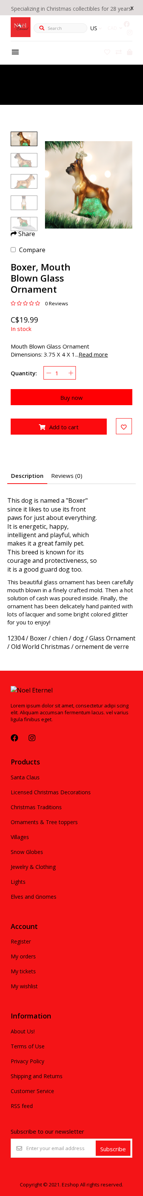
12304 (15, 638)
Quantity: (24, 373)
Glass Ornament (112, 638)
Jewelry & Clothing (33, 866)
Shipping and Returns (37, 1076)
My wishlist (24, 986)
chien (59, 638)
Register (21, 941)
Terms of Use (28, 1046)
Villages (20, 837)
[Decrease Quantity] (48, 373)
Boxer (38, 638)
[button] (24, 139)
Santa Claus (25, 777)
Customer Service (32, 1091)
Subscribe (113, 1149)
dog (78, 638)
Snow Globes (27, 851)
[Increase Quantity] (71, 373)
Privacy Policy (27, 1061)
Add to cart (64, 427)
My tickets (23, 971)
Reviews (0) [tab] (66, 475)
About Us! (23, 1031)
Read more (93, 354)
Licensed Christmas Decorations (51, 792)
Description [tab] (27, 475)
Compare (32, 250)
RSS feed (22, 1106)
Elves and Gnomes (33, 896)
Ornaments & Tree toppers (44, 822)
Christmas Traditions (36, 807)
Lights (18, 881)
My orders (23, 956)
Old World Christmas (40, 646)
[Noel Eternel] (21, 35)
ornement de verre (102, 646)
